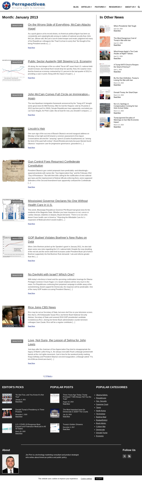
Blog (76, 7)
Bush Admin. (101, 423)
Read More (31, 48)
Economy (100, 436)
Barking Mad (101, 417)
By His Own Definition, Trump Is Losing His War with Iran (126, 79)
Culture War (101, 426)
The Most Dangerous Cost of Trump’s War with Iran (125, 39)
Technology (100, 414)
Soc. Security (101, 401)
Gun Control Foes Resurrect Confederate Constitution (54, 163)
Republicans (101, 398)
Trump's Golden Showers (73, 424)
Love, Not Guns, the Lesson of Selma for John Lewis (57, 342)
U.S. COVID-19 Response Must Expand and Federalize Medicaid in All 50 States (30, 426)
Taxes (98, 407)
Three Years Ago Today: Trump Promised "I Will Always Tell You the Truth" (77, 397)
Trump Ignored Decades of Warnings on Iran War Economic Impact (126, 120)
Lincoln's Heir (36, 128)
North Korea (101, 411)
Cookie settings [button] (86, 479)
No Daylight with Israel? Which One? (51, 274)
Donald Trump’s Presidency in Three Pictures (29, 411)
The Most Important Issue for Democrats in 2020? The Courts (75, 411)
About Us (130, 7)
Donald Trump (101, 433)
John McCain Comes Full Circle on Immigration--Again (59, 96)
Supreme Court (102, 404)
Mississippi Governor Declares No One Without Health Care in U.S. (58, 203)
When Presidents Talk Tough (125, 26)
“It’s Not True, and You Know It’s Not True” (29, 396)
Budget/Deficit (101, 420)
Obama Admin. (102, 395)
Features (100, 7)
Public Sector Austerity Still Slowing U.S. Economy (60, 61)
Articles (85, 7)
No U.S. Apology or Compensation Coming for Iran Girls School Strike (126, 106)
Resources (115, 7)
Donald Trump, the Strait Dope (126, 92)
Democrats (100, 430)
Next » (49, 376)
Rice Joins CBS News (42, 307)
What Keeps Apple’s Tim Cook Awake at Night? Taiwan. (126, 53)
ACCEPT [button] (99, 479)
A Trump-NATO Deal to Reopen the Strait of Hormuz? (126, 66)
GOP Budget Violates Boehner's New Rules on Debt (57, 239)
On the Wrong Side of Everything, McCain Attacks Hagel (59, 26)
